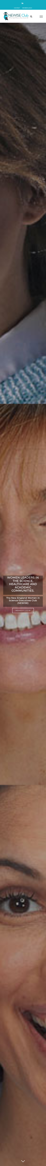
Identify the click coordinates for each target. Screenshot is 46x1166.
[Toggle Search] (31, 16)
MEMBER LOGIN (27, 8)
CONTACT (17, 8)
